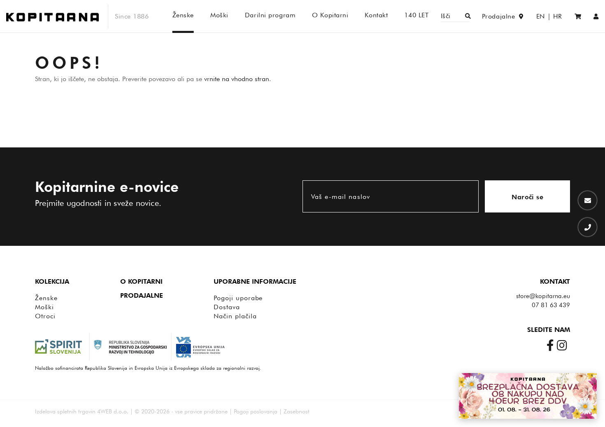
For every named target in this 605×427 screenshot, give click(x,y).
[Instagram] (563, 344)
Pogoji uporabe (238, 298)
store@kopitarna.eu (543, 296)
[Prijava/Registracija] (596, 16)
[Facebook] (552, 344)
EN (540, 16)
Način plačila (235, 316)
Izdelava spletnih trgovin (65, 411)
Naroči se (527, 197)
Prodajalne (141, 295)
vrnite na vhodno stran (236, 79)
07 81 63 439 (551, 305)
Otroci (45, 316)
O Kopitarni (141, 281)
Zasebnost (296, 411)
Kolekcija (52, 281)
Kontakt (555, 281)
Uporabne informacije (255, 281)
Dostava (227, 307)
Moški (44, 307)
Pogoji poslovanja (255, 411)
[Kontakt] (587, 200)
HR (557, 16)
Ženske (46, 298)
